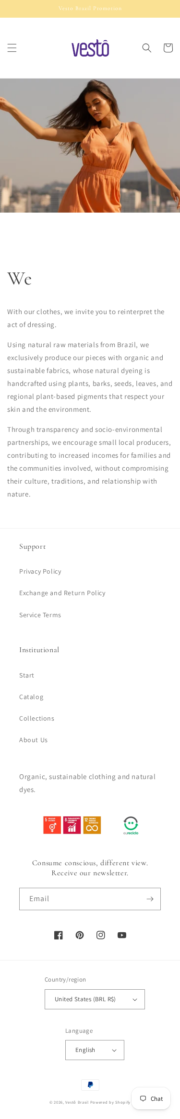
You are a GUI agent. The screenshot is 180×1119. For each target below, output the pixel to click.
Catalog (31, 696)
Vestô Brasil (76, 1102)
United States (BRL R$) (85, 999)
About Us (33, 739)
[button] (12, 47)
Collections (37, 718)
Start (27, 675)
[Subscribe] (149, 899)
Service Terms (40, 614)
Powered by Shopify (110, 1102)
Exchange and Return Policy (62, 592)
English (85, 1050)
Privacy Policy (40, 571)
